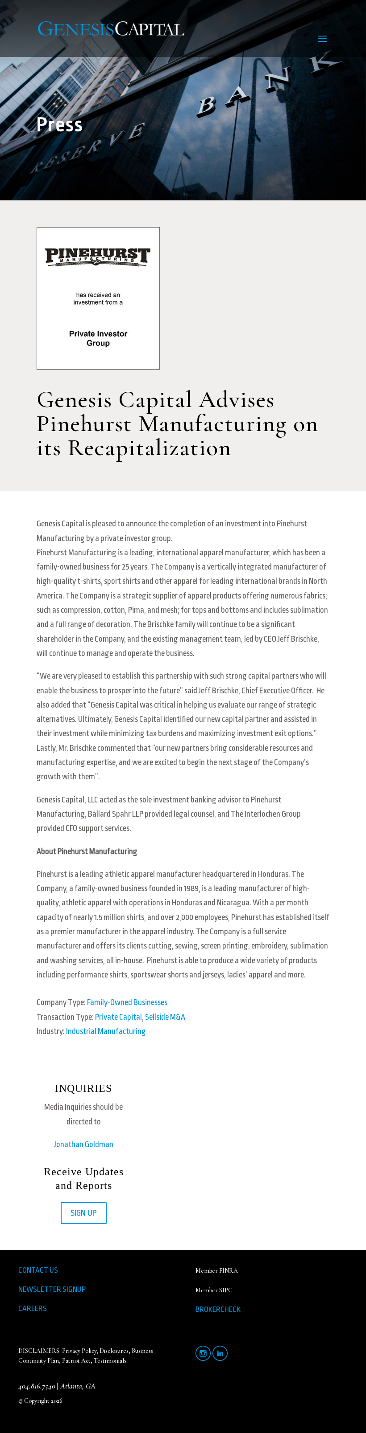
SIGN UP (84, 1213)
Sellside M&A (165, 1017)
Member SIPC (214, 1290)
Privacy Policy (79, 1351)
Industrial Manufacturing (106, 1031)
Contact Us (38, 1270)
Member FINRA (216, 1270)
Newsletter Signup (52, 1289)
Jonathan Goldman (83, 1144)
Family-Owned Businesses (127, 1002)
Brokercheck (218, 1309)
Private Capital (118, 1017)
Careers (32, 1308)
